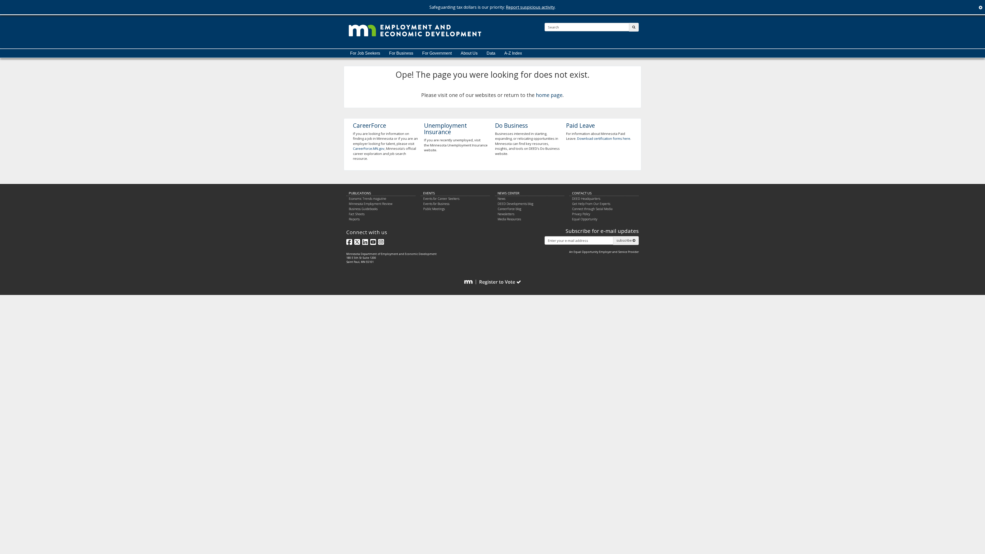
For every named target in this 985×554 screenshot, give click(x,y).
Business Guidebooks (363, 209)
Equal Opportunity (584, 219)
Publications (360, 193)
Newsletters (506, 214)
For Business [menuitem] (401, 53)
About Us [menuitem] (469, 53)
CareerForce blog (509, 209)
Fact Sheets (357, 214)
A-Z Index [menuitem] (513, 53)
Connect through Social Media (592, 209)
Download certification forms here (603, 138)
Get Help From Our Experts (591, 204)
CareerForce (369, 125)
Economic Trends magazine (367, 198)
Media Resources (509, 219)
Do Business (511, 125)
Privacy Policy (581, 214)
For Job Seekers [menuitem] (365, 53)
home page (549, 95)
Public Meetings (434, 209)
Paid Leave (580, 125)
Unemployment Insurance (445, 128)
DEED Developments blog (515, 204)
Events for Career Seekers (441, 198)
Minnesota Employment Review (370, 204)
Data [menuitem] (491, 53)
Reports (354, 219)
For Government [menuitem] (437, 53)
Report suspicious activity (530, 7)
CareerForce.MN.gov (369, 148)
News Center (508, 193)
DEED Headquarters (586, 198)
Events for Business (436, 204)
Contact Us (582, 193)
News (501, 198)
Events (429, 193)
